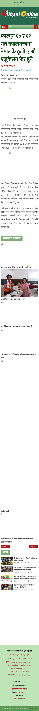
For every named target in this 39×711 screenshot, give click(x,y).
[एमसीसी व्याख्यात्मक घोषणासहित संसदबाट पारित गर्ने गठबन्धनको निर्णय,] (19, 525)
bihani (31, 563)
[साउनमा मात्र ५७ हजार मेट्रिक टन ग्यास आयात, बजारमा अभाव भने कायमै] (7, 569)
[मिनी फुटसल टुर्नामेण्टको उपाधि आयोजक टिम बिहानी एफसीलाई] (7, 561)
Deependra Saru (27, 70)
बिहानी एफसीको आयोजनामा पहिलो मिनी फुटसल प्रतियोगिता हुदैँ (24, 586)
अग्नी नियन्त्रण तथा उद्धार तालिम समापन (13, 299)
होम (5, 27)
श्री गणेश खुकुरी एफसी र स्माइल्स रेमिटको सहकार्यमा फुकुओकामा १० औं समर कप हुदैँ (25, 577)
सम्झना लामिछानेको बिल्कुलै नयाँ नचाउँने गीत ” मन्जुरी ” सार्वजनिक (6, 546)
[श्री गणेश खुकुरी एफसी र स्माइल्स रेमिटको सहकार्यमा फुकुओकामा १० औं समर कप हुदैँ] (7, 578)
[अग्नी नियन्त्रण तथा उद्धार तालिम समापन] (19, 283)
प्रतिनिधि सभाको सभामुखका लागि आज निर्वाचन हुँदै (16, 326)
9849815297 (32, 709)
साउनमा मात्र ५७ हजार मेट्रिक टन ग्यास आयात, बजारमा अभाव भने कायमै (25, 568)
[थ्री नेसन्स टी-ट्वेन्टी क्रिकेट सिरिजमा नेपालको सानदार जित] (19, 340)
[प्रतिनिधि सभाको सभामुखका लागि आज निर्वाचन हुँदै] (19, 312)
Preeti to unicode (20, 5)
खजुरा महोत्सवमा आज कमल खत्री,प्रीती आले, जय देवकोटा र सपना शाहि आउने (34, 546)
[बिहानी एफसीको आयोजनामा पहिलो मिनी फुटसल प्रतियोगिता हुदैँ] (7, 587)
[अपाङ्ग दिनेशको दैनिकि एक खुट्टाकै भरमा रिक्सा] (19, 254)
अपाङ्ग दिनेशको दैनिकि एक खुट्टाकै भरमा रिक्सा (16, 267)
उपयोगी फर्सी (5, 511)
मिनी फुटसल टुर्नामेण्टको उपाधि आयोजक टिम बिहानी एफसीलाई (26, 559)
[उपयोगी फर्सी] (19, 434)
